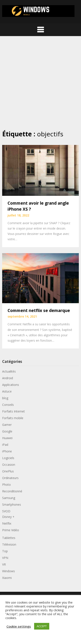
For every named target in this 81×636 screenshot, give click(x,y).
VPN (5, 558)
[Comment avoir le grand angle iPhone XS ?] (40, 170)
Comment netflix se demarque (39, 310)
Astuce (7, 391)
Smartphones (11, 504)
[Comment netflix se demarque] (40, 278)
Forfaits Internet (13, 411)
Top (5, 551)
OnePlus (8, 471)
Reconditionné (12, 491)
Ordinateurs (10, 478)
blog (5, 398)
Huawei (7, 438)
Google (7, 431)
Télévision (9, 544)
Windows (8, 571)
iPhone (7, 451)
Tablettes (8, 538)
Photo (6, 484)
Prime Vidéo (10, 530)
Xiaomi (7, 578)
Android (7, 378)
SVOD (6, 511)
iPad (5, 445)
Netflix (6, 523)
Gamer (7, 425)
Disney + (8, 517)
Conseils (8, 405)
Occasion (8, 465)
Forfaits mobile (12, 418)
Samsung (8, 498)
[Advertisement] (40, 83)
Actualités (9, 371)
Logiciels (8, 458)
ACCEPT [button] (42, 626)
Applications (10, 385)
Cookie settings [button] (18, 626)
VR (4, 564)
